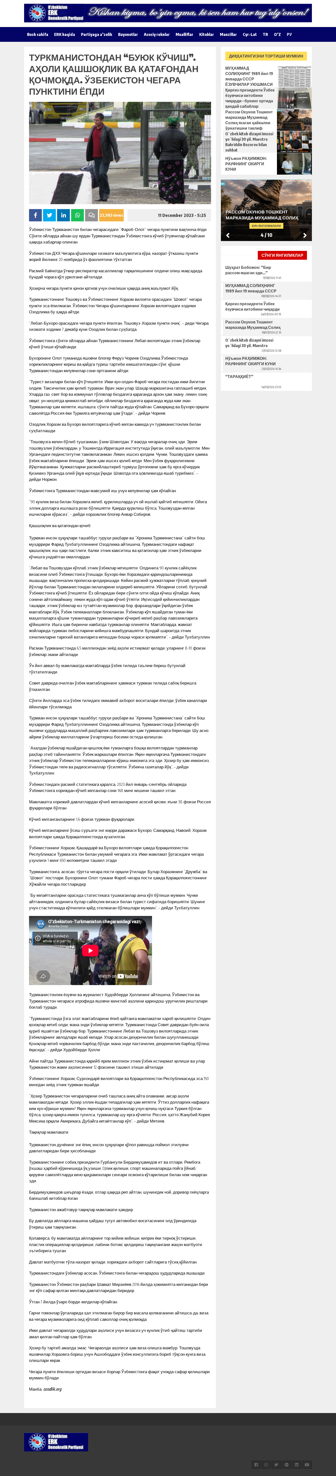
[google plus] (286, 1465)
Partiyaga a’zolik (96, 34)
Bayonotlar (128, 34)
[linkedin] (296, 1465)
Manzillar (228, 34)
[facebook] (256, 1465)
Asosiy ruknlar (157, 34)
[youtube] (307, 1465)
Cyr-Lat (250, 34)
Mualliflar (184, 34)
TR (265, 34)
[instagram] (266, 1465)
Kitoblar (206, 34)
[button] (305, 235)
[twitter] (276, 1465)
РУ (289, 34)
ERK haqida (64, 34)
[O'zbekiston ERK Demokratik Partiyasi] (56, 13)
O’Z (277, 34)
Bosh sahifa (37, 34)
